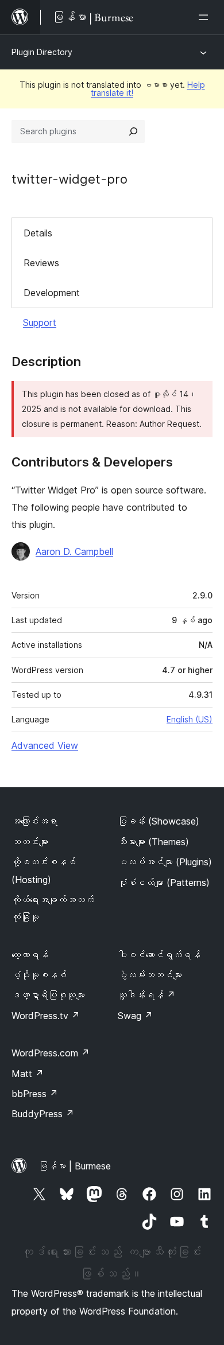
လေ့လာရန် (29, 955)
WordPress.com (50, 1053)
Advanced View (44, 745)
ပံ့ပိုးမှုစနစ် (39, 975)
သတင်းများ (29, 842)
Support (39, 322)
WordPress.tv (45, 1015)
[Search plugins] (133, 131)
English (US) (190, 719)
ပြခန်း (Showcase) (158, 821)
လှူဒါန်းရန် (146, 995)
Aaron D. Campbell (74, 551)
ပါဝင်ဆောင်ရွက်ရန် (159, 955)
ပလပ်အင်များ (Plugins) (165, 862)
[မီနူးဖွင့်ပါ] (205, 17)
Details (38, 233)
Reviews (41, 263)
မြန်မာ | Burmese (74, 1166)
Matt (27, 1073)
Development (52, 292)
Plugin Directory (41, 52)
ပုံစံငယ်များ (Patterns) (164, 882)
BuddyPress (42, 1113)
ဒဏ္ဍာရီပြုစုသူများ (48, 995)
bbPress (34, 1093)
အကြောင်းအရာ (34, 821)
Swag (135, 1015)
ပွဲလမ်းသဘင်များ (150, 975)
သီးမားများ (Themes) (153, 842)
